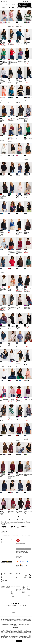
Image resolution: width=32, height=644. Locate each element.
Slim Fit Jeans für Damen (13, 587)
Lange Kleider (3, 591)
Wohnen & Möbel (11, 579)
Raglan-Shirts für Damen (4, 527)
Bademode (10, 576)
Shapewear (23, 592)
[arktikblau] (20, 380)
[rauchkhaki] (12, 59)
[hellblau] (18, 194)
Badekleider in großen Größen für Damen (29, 592)
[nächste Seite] (18, 516)
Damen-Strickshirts (4, 530)
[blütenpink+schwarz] (29, 194)
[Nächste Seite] (7, 22)
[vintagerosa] (4, 174)
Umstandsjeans (18, 588)
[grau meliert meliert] (12, 492)
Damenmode (10, 573)
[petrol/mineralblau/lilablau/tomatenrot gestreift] (17, 59)
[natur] (25, 41)
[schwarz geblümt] (25, 155)
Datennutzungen (24, 619)
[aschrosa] (9, 397)
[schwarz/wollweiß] (1, 230)
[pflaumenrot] (17, 249)
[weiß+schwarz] (17, 454)
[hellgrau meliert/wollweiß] (13, 135)
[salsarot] (9, 268)
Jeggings (23, 586)
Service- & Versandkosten (22, 605)
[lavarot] (9, 59)
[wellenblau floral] (26, 509)
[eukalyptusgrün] (26, 305)
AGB (2, 606)
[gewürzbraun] (2, 116)
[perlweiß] (2, 454)
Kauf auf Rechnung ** (16, 535)
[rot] (10, 492)
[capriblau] (2, 213)
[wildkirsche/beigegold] (2, 509)
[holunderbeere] (25, 305)
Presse (17, 576)
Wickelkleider (8, 587)
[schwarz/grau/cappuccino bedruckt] (25, 324)
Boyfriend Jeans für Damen (12, 591)
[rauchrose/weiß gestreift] (1, 22)
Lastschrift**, (18, 566)
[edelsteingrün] (26, 454)
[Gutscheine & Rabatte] (27, 1)
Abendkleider (3, 586)
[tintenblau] (4, 454)
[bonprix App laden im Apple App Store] (3, 562)
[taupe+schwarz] (25, 194)
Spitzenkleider (3, 588)
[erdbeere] (10, 249)
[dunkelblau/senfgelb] (12, 135)
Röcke (7, 588)
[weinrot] (9, 454)
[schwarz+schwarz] (10, 135)
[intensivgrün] (4, 116)
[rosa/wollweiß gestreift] (29, 22)
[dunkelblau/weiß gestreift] (25, 116)
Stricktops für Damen (4, 532)
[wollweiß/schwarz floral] (25, 472)
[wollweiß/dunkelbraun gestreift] (18, 492)
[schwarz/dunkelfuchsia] (12, 472)
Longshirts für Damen (24, 590)
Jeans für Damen (7, 591)
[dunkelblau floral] (25, 416)
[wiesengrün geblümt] (2, 397)
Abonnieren (24, 548)
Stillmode (17, 591)
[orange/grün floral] (9, 287)
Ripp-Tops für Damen (4, 531)
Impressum (16, 606)
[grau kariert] (17, 305)
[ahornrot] (26, 97)
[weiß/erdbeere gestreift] (2, 78)
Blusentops (23, 591)
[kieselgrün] (2, 435)
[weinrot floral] (25, 509)
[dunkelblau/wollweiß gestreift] (28, 22)
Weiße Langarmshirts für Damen (15, 527)
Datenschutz (5, 606)
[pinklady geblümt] (1, 397)
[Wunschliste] (29, 1)
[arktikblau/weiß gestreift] (9, 230)
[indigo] (28, 97)
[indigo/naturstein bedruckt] (17, 342)
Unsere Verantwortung (19, 577)
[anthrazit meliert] (1, 416)
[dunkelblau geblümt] (9, 213)
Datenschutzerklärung (27, 637)
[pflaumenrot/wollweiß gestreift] (26, 22)
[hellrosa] (26, 41)
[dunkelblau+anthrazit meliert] (26, 194)
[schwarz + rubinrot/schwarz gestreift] (1, 194)
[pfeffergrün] (20, 249)
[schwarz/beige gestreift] (17, 97)
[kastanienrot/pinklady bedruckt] (10, 416)
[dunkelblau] (21, 78)
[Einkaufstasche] (31, 1)
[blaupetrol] (17, 41)
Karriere (17, 574)
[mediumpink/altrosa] (17, 155)
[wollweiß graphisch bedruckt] (1, 155)
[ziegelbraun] (13, 59)
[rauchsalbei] (12, 97)
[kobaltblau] (21, 397)
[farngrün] (4, 472)
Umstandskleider (18, 590)
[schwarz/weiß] (17, 213)
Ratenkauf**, (22, 565)
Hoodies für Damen (23, 588)
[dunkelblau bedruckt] (9, 116)
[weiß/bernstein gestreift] (5, 59)
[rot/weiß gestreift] (5, 22)
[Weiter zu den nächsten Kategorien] (31, 7)
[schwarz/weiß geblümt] (25, 361)
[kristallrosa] (5, 454)
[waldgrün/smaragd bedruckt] (9, 416)
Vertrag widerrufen (27, 606)
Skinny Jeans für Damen (13, 588)
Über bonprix (18, 573)
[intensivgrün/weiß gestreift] (1, 59)
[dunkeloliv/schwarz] (2, 230)
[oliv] (29, 97)
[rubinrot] (17, 435)
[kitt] (26, 174)
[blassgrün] (20, 397)
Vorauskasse (22, 566)
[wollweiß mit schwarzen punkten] (17, 324)
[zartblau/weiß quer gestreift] (4, 22)
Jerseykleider (8, 586)
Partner (5, 619)
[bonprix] (5, 1)
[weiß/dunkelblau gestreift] (2, 22)
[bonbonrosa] (18, 361)
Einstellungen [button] (13, 641)
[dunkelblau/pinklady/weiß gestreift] (17, 492)
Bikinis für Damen (28, 588)
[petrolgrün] (21, 416)
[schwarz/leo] (9, 78)
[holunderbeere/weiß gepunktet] (1, 324)
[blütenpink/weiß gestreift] (28, 116)
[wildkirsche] (26, 287)
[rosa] (2, 287)
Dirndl (27, 586)
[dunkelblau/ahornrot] (9, 472)
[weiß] (18, 78)
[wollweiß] (10, 59)
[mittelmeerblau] (12, 249)
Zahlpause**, (26, 565)
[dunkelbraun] (25, 230)
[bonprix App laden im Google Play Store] (9, 562)
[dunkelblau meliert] (1, 342)
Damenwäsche (11, 574)
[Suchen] (23, 1)
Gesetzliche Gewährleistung (16, 608)
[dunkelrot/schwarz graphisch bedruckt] (10, 41)
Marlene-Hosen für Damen (12, 597)
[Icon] (7, 11)
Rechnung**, (18, 565)
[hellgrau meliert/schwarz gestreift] (4, 59)
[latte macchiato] (20, 361)
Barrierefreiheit (21, 606)
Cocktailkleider (3, 587)
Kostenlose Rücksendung (6, 535)
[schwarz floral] (26, 416)
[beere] (20, 78)
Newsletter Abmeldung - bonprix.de (20, 555)
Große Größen (11, 577)
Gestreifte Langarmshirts (24, 527)
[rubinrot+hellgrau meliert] (28, 194)
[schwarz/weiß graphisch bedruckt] (9, 41)
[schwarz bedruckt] (1, 41)
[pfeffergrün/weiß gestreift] (26, 116)
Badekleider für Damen (28, 590)
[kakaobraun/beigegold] (1, 509)
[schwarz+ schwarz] (17, 230)
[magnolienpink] (10, 380)
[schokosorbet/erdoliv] (18, 454)
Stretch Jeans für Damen (18, 587)
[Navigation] (1, 1)
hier (14, 623)
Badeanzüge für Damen (28, 595)
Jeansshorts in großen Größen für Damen (13, 594)
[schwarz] (17, 22)
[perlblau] (10, 361)
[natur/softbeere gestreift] (9, 22)
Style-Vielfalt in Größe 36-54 (26, 535)
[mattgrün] (25, 268)
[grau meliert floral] (1, 305)
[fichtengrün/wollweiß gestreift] (25, 22)
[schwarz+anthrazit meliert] (18, 230)
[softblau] (1, 249)
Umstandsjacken (18, 589)
